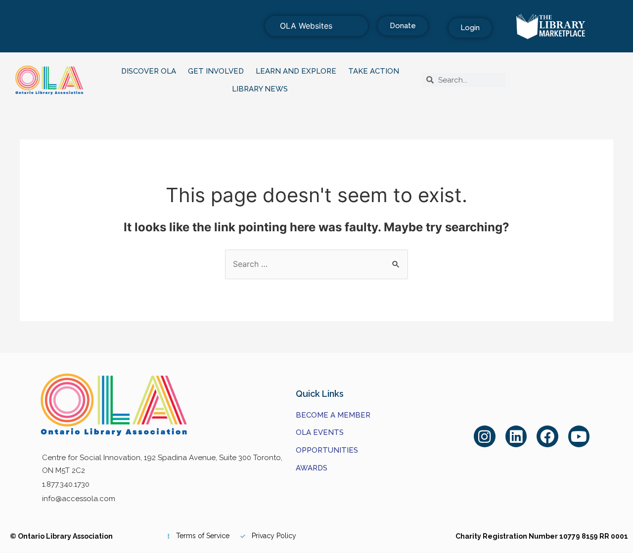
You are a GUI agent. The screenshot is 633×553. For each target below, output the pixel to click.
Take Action (373, 71)
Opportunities (327, 450)
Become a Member (333, 415)
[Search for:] (316, 264)
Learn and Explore (296, 71)
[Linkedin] (516, 436)
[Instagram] (485, 436)
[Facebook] (547, 436)
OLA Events (320, 432)
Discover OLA (148, 71)
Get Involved (216, 71)
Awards (311, 468)
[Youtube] (579, 436)
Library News (260, 89)
